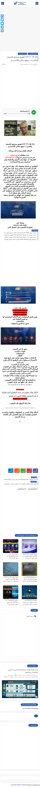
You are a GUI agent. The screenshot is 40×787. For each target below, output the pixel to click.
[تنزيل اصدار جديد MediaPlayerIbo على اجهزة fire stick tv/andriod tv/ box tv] (10, 546)
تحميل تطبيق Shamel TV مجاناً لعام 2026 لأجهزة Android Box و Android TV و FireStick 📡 (19, 235)
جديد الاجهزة (22, 54)
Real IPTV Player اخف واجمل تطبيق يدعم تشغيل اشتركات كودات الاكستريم (30, 602)
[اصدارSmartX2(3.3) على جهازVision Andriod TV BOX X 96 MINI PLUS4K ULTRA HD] (29, 569)
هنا (25, 191)
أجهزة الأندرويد (33, 54)
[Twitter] (2, 20)
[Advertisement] (20, 29)
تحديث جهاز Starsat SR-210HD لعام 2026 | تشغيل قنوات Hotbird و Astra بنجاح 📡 (19, 232)
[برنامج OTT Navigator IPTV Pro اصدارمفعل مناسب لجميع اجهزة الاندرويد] (10, 592)
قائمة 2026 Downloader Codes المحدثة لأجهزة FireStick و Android (23, 671)
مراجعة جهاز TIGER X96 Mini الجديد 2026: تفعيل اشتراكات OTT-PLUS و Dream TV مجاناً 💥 (19, 239)
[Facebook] (2, 16)
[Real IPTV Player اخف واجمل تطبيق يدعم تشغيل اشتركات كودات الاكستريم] (29, 592)
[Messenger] (2, 23)
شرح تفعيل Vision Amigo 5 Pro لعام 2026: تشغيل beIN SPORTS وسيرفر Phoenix (19, 237)
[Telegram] (2, 27)
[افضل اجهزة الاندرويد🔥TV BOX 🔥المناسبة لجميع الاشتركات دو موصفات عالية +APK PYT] (10, 569)
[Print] (2, 31)
